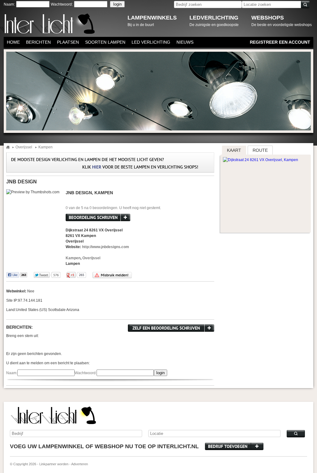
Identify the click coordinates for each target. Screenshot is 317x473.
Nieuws (184, 42)
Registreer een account (280, 42)
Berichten (38, 42)
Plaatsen (68, 42)
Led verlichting (151, 42)
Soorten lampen (105, 42)
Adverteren (79, 464)
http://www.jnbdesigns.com (105, 247)
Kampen (45, 147)
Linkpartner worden (53, 464)
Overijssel (23, 147)
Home (13, 42)
